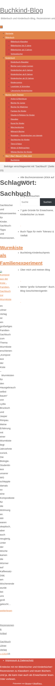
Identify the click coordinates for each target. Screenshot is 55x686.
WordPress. (37, 684)
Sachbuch (5, 641)
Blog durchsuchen (30, 196)
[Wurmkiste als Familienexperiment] (5, 299)
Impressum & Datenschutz (19, 660)
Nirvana (28, 684)
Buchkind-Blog (21, 10)
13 (3, 653)
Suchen (47, 202)
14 (6, 653)
